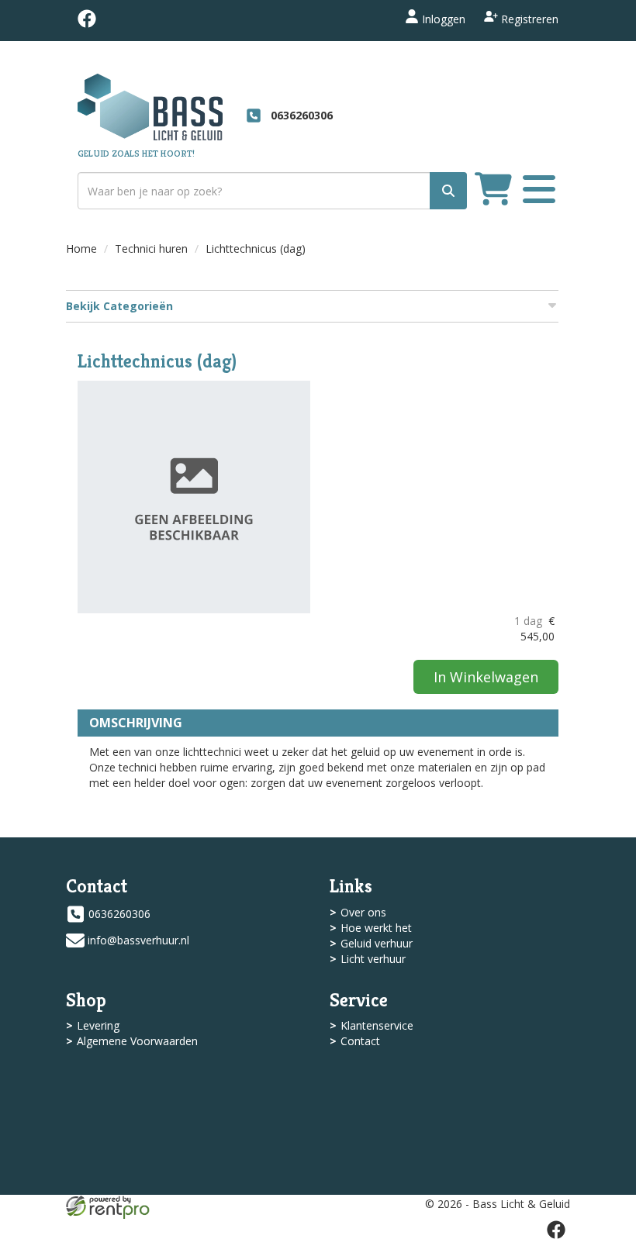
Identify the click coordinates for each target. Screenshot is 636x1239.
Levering (98, 1025)
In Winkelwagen (486, 677)
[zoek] (448, 190)
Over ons (363, 912)
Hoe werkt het (376, 927)
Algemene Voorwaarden (137, 1041)
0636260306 (119, 913)
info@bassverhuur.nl (138, 940)
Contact (360, 1041)
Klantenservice (376, 1025)
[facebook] (87, 23)
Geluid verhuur (376, 943)
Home (81, 248)
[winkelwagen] (493, 191)
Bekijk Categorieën (119, 306)
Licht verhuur (373, 958)
